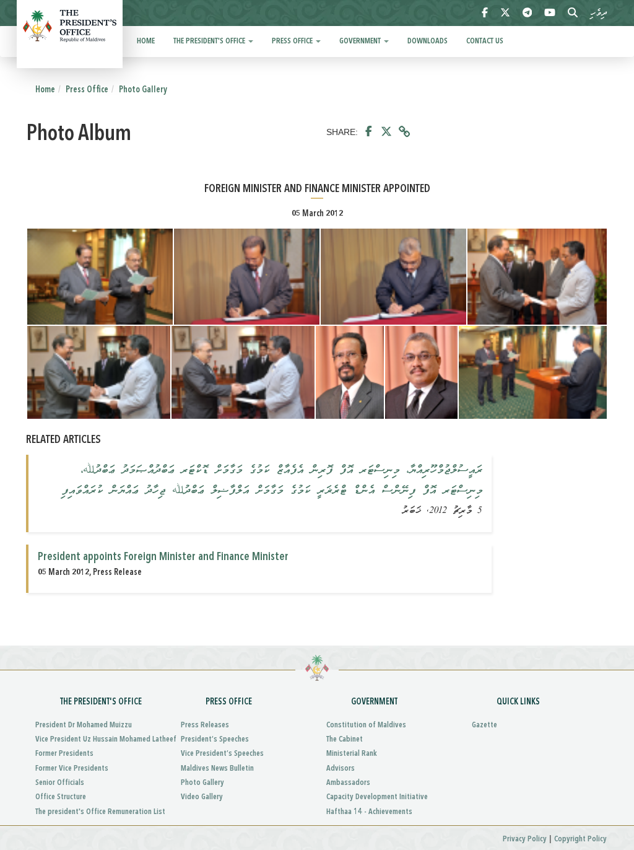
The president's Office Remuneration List (98, 812)
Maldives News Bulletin (217, 769)
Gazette (484, 725)
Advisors (340, 769)
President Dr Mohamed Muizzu (83, 725)
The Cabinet (344, 739)
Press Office (293, 41)
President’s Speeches (215, 739)
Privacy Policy (525, 839)
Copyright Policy (580, 839)
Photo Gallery (143, 89)
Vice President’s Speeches (222, 754)
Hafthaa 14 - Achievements (369, 812)
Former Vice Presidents (71, 769)
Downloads (427, 41)
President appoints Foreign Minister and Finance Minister (163, 557)
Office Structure (60, 797)
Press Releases (205, 725)
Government (361, 41)
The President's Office (210, 41)
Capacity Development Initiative (377, 797)
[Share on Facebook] (368, 132)
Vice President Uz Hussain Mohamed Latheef (98, 739)
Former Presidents (64, 754)
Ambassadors (348, 783)
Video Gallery (202, 797)
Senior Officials (59, 783)
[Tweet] (386, 132)
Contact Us (484, 41)
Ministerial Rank (351, 754)
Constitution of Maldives (366, 725)
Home (146, 41)
